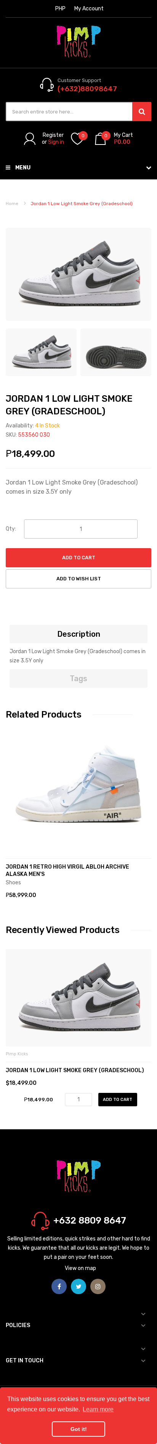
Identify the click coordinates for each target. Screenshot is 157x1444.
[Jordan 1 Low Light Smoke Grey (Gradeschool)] (41, 352)
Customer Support (79, 80)
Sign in (56, 142)
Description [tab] (78, 634)
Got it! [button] (78, 1429)
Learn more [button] (98, 1409)
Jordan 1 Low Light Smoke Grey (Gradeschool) (75, 1070)
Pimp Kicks (17, 1053)
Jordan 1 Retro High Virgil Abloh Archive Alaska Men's (67, 870)
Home (12, 203)
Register (53, 135)
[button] (13, 800)
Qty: (11, 529)
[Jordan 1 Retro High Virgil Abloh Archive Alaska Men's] (78, 788)
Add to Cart (78, 557)
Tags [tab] (78, 678)
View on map (80, 1268)
